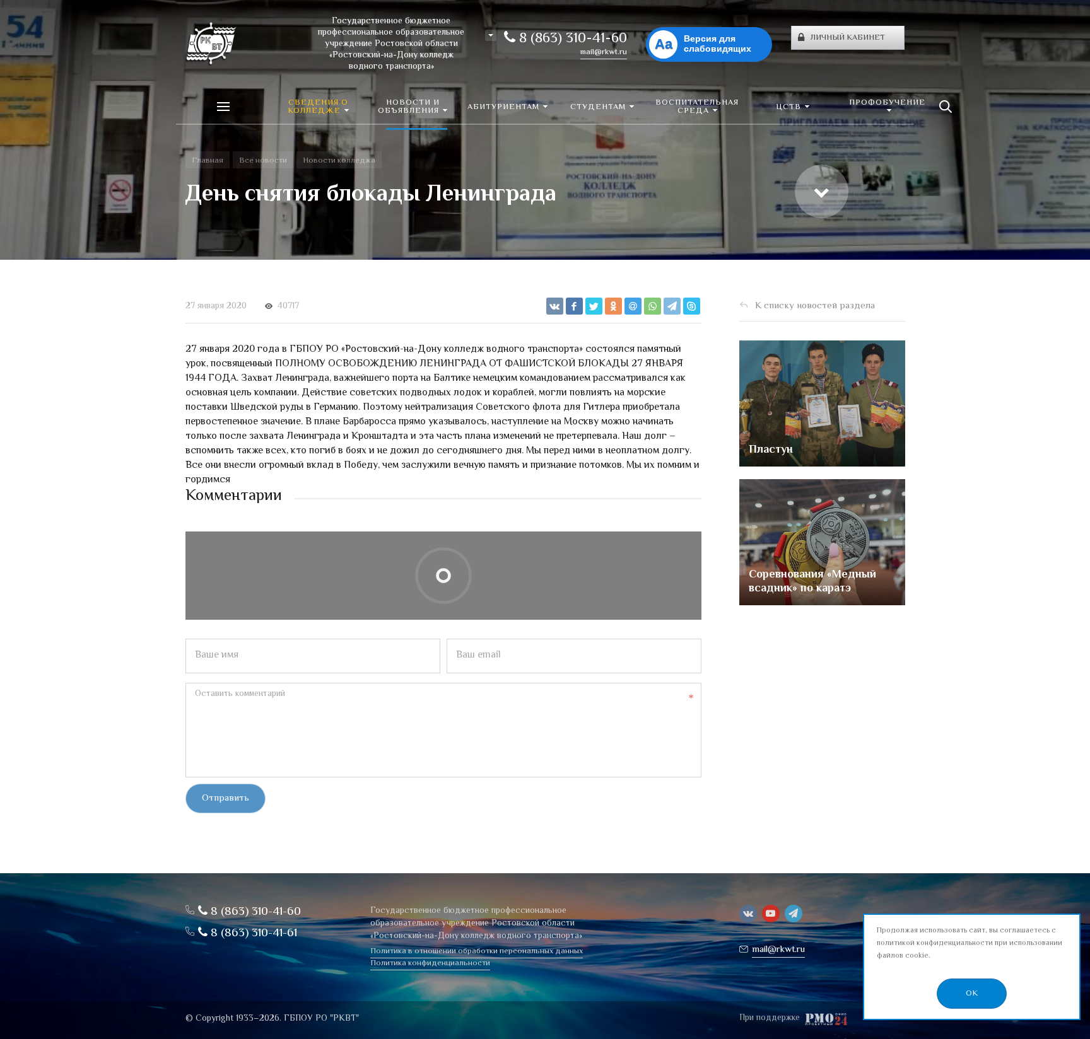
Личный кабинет (848, 38)
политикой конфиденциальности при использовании (969, 943)
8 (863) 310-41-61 (252, 933)
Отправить (225, 798)
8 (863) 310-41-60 (571, 39)
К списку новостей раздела (815, 306)
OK (972, 993)
